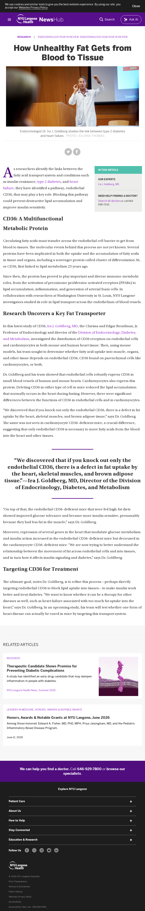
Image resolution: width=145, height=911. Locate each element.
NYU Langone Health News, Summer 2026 (31, 690)
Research (24, 37)
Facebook (76, 152)
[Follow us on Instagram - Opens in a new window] (41, 850)
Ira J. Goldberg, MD (108, 184)
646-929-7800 (89, 769)
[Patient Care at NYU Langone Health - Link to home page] (18, 865)
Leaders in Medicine (20, 709)
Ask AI (133, 19)
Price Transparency (18, 881)
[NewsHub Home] (51, 19)
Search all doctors (109, 201)
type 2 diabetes (49, 182)
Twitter (68, 152)
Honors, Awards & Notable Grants (58, 709)
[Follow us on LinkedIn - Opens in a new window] (56, 850)
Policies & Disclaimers (19, 886)
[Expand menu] (131, 801)
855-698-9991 (39, 907)
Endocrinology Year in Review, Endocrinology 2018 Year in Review (83, 37)
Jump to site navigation (9, 19)
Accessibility (15, 902)
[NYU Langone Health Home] (26, 19)
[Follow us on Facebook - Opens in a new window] (27, 850)
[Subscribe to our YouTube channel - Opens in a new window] (49, 850)
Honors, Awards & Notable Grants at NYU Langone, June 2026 (58, 718)
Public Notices (16, 891)
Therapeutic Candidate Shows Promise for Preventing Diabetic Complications (42, 668)
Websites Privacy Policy (20, 897)
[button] (136, 6)
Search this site (107, 19)
